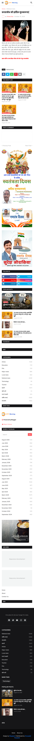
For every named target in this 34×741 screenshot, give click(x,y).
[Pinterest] (16, 74)
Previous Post (7, 145)
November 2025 (17, 469)
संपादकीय (17, 401)
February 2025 (17, 498)
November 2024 (17, 508)
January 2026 (17, 462)
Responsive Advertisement (17, 559)
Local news (17, 375)
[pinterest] (25, 620)
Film (17, 368)
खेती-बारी (17, 391)
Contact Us (5, 596)
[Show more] (24, 74)
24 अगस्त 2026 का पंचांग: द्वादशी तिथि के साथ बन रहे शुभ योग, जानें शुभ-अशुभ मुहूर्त (23, 314)
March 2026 (17, 456)
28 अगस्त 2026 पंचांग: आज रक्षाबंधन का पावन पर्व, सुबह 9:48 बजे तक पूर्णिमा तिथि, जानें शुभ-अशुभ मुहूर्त (9, 97)
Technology (17, 381)
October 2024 (17, 511)
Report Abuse (8, 424)
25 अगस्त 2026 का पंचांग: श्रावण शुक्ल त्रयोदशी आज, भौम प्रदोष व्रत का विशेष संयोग (22, 333)
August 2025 (17, 478)
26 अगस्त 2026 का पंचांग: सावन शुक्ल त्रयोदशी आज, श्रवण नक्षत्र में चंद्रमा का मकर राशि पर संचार (9, 118)
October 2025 (17, 472)
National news (11, 9)
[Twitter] (8, 74)
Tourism (17, 384)
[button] (2, 2)
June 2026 (17, 446)
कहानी (17, 388)
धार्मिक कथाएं (17, 397)
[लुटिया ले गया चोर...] (7, 693)
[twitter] (13, 620)
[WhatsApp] (12, 74)
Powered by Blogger (10, 419)
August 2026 (17, 440)
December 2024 (17, 504)
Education (17, 365)
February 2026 (17, 459)
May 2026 (17, 449)
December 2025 (17, 466)
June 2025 (17, 485)
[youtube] (17, 620)
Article (17, 362)
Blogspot (12, 736)
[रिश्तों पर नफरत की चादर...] (7, 324)
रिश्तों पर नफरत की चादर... (20, 322)
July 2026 (17, 443)
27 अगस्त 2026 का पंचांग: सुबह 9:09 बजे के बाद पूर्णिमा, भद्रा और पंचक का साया (24, 96)
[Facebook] (3, 74)
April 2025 (17, 492)
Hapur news (17, 371)
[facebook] (9, 620)
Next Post (28, 145)
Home (3, 9)
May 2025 (17, 488)
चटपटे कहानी (17, 394)
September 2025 (17, 475)
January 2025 (17, 501)
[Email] (20, 74)
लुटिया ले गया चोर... (18, 690)
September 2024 (17, 514)
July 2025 (17, 482)
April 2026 (17, 453)
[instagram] (21, 620)
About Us (19, 733)
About (3, 593)
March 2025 (17, 495)
